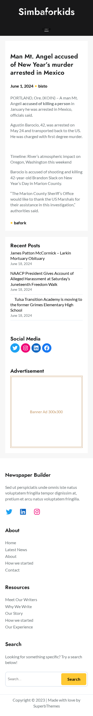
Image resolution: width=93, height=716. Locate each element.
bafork (20, 222)
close (46, 13)
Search (73, 679)
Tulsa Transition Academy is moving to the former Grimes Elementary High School (46, 305)
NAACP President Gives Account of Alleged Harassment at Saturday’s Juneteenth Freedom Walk (42, 279)
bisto (42, 85)
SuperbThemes (46, 705)
